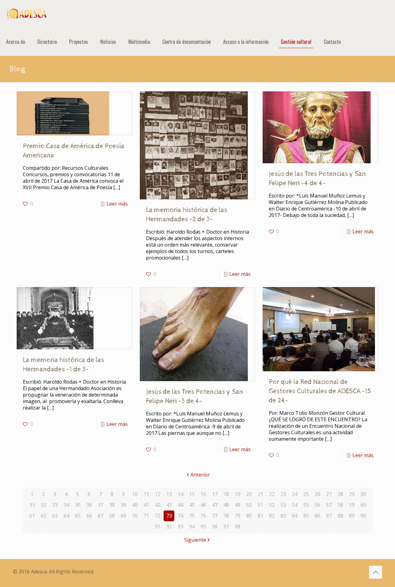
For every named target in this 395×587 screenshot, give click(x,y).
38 (112, 505)
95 (203, 526)
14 (180, 494)
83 (283, 515)
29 (352, 494)
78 (226, 515)
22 (272, 494)
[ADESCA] (26, 14)
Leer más (117, 203)
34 (66, 505)
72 (157, 515)
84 (294, 515)
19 (237, 494)
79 (237, 515)
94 (192, 526)
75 (192, 515)
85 (306, 515)
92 (169, 526)
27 (329, 494)
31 (32, 505)
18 (226, 494)
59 (352, 505)
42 (157, 505)
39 (123, 505)
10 (135, 494)
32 (43, 505)
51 (260, 505)
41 (146, 505)
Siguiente (195, 539)
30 (363, 494)
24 (294, 494)
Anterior (200, 474)
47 (215, 505)
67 (100, 515)
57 (329, 505)
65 (78, 515)
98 (237, 526)
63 (55, 515)
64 (66, 515)
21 (260, 494)
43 (169, 505)
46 (203, 505)
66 (89, 515)
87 (329, 515)
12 (157, 494)
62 (43, 515)
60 (363, 505)
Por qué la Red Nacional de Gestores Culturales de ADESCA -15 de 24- (320, 391)
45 (192, 505)
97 (226, 526)
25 (306, 494)
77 (215, 515)
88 (340, 515)
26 (317, 494)
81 (260, 515)
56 (317, 505)
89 (352, 515)
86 (317, 515)
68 (112, 515)
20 (249, 494)
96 (215, 526)
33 (55, 505)
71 (146, 515)
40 (135, 505)
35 (78, 505)
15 (192, 494)
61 (32, 515)
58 (340, 505)
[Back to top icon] (375, 572)
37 (100, 505)
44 (180, 505)
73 (169, 515)
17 (215, 494)
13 (169, 494)
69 (123, 515)
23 (283, 494)
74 (180, 515)
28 (340, 494)
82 (272, 515)
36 (89, 505)
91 (157, 526)
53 (283, 505)
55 (306, 505)
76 (203, 515)
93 (180, 526)
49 (237, 505)
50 (249, 505)
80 (249, 515)
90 (363, 515)
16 (203, 494)
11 (146, 494)
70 (135, 515)
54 (294, 505)
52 (272, 505)
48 (226, 505)
